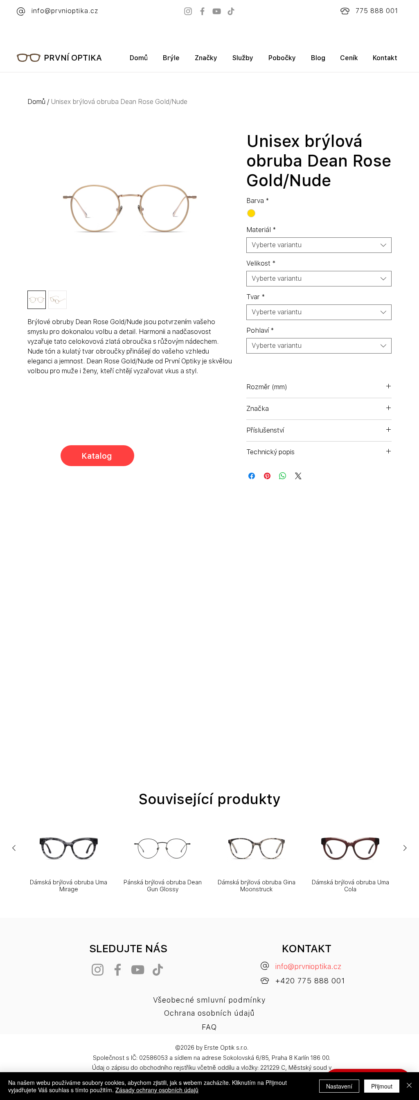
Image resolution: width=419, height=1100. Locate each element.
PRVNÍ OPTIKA (73, 58)
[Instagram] (188, 11)
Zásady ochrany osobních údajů (156, 1090)
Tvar (255, 297)
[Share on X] (298, 476)
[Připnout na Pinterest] (267, 476)
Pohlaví (260, 330)
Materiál (261, 230)
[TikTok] (231, 11)
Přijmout (381, 1086)
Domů (36, 102)
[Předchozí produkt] (14, 848)
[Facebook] (202, 11)
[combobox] (319, 245)
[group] (209, 858)
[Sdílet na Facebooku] (252, 476)
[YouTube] (217, 11)
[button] (206, 61)
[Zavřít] (409, 1086)
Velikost (261, 263)
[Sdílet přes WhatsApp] (283, 476)
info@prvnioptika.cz (308, 966)
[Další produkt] (405, 848)
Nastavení (339, 1086)
